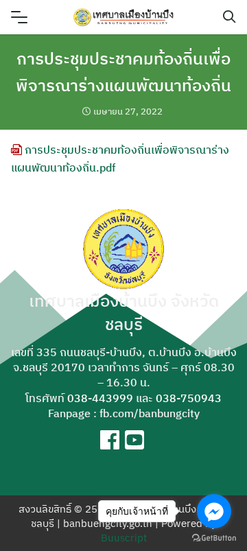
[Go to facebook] (214, 511)
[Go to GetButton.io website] (214, 537)
